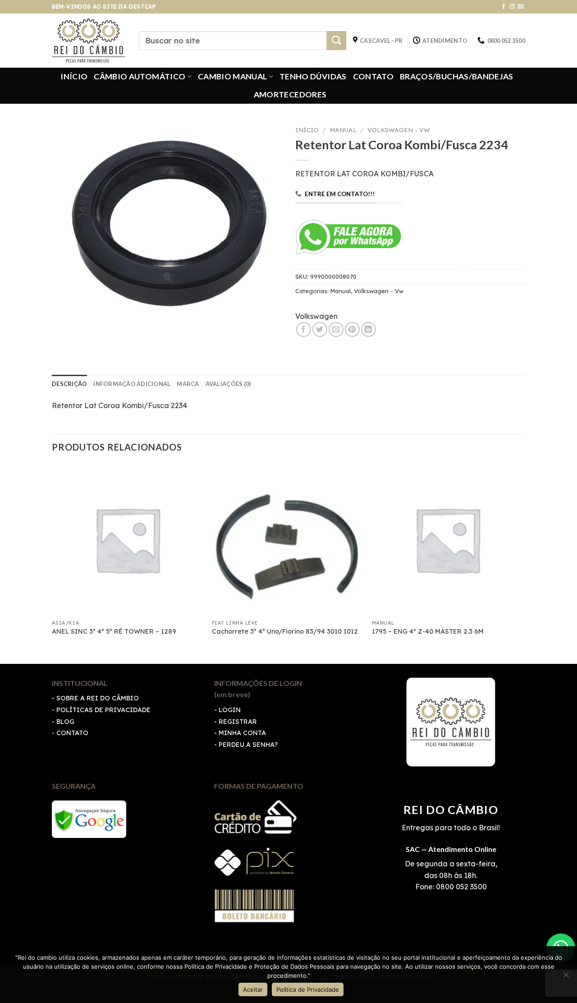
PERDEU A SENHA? (248, 745)
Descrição (69, 383)
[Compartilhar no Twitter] (319, 329)
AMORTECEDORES (290, 94)
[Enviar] (336, 41)
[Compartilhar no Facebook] (303, 329)
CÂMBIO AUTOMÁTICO (139, 76)
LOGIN (230, 710)
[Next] (522, 563)
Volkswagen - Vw (398, 129)
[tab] (69, 384)
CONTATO (373, 76)
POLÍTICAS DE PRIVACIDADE (103, 710)
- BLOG (63, 722)
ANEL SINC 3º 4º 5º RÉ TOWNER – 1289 (114, 631)
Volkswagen (316, 316)
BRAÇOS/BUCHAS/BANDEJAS (456, 76)
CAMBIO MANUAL (232, 76)
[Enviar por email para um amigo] (336, 329)
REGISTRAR (238, 722)
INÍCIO (73, 76)
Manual (343, 129)
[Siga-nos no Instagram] (512, 7)
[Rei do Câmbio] (88, 41)
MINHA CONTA (242, 733)
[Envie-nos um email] (520, 7)
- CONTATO (70, 733)
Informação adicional (131, 383)
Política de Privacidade (307, 989)
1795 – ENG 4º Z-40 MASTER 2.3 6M (428, 631)
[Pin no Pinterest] (352, 329)
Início (307, 129)
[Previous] (52, 563)
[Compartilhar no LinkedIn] (368, 329)
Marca (188, 383)
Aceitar (253, 989)
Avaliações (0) (228, 383)
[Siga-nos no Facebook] (503, 7)
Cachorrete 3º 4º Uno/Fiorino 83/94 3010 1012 (285, 631)
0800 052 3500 (460, 886)
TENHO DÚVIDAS (313, 76)
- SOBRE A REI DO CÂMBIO (95, 698)
